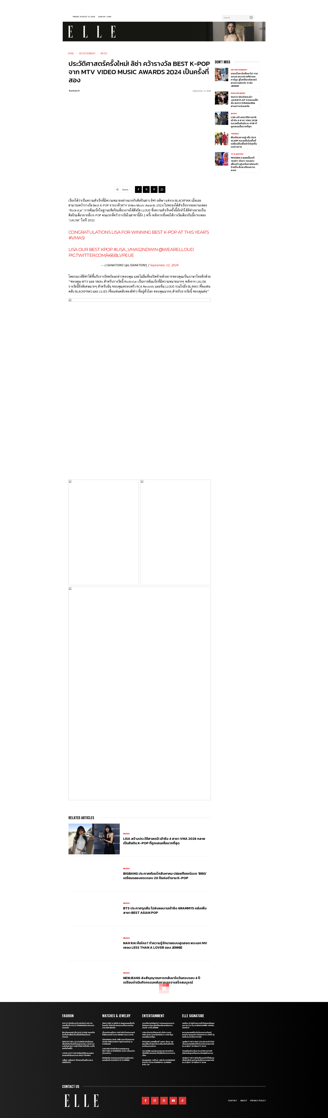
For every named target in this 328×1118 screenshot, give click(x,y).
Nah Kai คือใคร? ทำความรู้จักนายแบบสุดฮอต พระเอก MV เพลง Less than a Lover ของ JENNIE (165, 945)
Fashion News (238, 93)
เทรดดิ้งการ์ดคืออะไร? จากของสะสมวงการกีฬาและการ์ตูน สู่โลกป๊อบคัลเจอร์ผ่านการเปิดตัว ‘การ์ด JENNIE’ (244, 80)
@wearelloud (176, 249)
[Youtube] (173, 1100)
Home (71, 53)
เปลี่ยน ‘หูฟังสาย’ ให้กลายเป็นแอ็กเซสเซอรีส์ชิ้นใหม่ (77, 1061)
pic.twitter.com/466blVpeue (101, 255)
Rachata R (74, 90)
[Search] (251, 17)
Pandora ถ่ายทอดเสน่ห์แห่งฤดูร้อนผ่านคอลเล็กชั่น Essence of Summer (118, 1059)
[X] (146, 189)
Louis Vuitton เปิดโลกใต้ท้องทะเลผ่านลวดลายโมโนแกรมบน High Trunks (78, 1054)
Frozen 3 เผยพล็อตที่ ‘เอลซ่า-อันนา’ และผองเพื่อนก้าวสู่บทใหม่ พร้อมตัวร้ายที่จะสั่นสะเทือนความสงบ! (244, 164)
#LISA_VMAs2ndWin (135, 249)
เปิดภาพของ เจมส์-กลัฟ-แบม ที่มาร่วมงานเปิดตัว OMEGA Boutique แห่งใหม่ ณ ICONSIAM (118, 1041)
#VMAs (76, 238)
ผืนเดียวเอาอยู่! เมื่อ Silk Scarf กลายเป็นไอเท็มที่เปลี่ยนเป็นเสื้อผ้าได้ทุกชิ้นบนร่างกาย (244, 142)
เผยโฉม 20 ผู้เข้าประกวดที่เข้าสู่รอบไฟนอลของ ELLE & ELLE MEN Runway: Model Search (198, 1025)
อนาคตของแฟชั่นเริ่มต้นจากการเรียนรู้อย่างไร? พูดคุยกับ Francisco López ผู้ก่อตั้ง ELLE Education (198, 1034)
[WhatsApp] (162, 189)
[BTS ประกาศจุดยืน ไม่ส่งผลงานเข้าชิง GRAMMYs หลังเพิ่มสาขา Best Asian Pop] (94, 908)
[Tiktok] (182, 1100)
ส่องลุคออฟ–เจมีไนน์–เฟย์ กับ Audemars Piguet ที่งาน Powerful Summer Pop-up (158, 1062)
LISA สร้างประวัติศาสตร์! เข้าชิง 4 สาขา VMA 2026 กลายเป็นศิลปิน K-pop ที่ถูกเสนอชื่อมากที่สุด (164, 841)
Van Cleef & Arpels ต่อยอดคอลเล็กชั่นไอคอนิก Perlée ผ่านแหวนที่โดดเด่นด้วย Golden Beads (118, 1025)
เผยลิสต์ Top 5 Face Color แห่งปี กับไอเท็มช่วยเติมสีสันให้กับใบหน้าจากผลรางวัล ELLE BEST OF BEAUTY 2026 (198, 1043)
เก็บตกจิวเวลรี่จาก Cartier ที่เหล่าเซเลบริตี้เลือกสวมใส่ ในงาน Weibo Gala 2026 (118, 1033)
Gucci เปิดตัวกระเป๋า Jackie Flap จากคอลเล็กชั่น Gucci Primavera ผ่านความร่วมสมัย (244, 101)
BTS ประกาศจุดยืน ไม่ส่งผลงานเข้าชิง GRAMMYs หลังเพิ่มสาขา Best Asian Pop (165, 910)
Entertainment (87, 53)
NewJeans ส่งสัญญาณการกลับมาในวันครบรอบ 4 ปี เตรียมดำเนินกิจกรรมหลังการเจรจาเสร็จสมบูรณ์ (161, 980)
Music (104, 53)
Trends (235, 134)
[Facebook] (138, 189)
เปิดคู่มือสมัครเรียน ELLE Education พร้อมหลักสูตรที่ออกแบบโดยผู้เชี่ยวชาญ (197, 1052)
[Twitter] (164, 1100)
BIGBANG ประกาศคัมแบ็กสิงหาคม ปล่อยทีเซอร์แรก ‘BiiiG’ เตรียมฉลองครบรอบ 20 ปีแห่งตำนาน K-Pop (165, 875)
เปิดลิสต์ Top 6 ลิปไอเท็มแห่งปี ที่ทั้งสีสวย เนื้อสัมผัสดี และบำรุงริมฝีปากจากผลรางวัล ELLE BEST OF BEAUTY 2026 (198, 1060)
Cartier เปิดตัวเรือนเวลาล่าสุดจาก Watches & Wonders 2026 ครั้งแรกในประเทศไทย (118, 1050)
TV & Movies (237, 154)
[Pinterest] (154, 189)
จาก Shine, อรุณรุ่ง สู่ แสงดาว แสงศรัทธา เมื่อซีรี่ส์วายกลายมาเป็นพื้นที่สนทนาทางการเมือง (158, 1053)
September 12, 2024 (164, 265)
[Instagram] (155, 1100)
